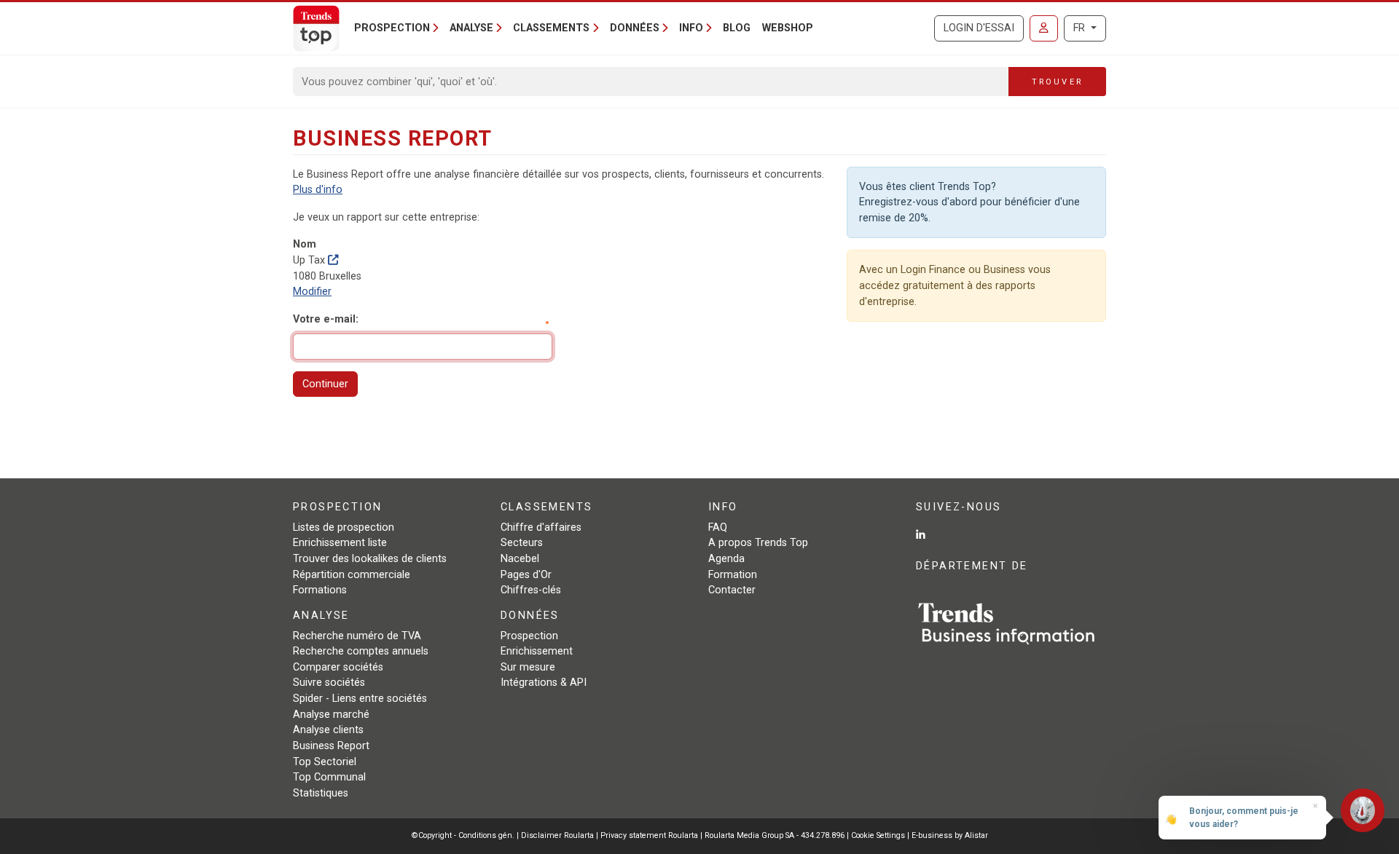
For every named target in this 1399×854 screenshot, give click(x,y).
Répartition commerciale (351, 575)
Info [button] (691, 28)
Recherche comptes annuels (360, 651)
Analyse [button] (471, 28)
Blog (737, 28)
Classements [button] (551, 28)
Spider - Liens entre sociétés (360, 698)
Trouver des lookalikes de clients (370, 559)
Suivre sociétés (329, 682)
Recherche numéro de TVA (357, 636)
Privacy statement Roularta (649, 835)
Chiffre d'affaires (541, 527)
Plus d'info (317, 189)
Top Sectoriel (324, 762)
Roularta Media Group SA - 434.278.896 (776, 835)
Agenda (726, 559)
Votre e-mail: (325, 319)
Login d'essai (979, 28)
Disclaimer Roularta (557, 835)
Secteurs (522, 543)
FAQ (717, 527)
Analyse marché (331, 714)
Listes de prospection (343, 527)
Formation (732, 575)
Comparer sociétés (338, 667)
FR (1080, 28)
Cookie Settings (879, 835)
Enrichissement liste (340, 543)
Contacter (732, 590)
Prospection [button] (392, 28)
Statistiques (320, 793)
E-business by (950, 835)
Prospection (529, 636)
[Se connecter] (1044, 28)
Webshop (787, 28)
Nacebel (520, 559)
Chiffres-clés (531, 590)
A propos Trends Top (758, 543)
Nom (304, 244)
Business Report (331, 746)
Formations (320, 590)
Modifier (312, 291)
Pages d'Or (526, 575)
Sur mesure (528, 667)
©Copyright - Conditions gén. (463, 835)
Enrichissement (537, 651)
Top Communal (329, 777)
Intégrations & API (544, 682)
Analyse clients (328, 730)
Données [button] (634, 28)
